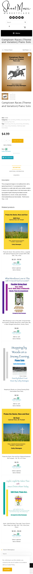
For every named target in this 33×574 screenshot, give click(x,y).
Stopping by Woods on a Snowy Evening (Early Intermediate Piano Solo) (16, 390)
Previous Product (8, 50)
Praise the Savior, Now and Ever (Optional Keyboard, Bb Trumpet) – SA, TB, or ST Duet (16, 457)
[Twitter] (13, 17)
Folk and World (11, 119)
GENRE (18, 119)
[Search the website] (16, 22)
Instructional (24, 119)
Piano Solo (11, 121)
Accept (7, 569)
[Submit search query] (25, 22)
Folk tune (13, 123)
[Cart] (25, 27)
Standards (13, 125)
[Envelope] (16, 17)
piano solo (4, 125)
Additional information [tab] (16, 171)
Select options (16, 268)
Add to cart (18, 141)
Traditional (19, 125)
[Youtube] (19, 17)
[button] (29, 54)
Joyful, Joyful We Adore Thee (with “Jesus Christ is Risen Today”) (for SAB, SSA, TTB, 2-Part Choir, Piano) (16, 525)
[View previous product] (3, 50)
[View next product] (30, 50)
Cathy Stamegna (6, 151)
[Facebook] (10, 17)
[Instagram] (22, 17)
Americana (7, 123)
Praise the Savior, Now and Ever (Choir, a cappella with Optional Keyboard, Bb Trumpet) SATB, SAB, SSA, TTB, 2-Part (16, 253)
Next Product (26, 50)
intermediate (26, 123)
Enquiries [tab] (16, 175)
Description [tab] (16, 167)
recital (8, 125)
